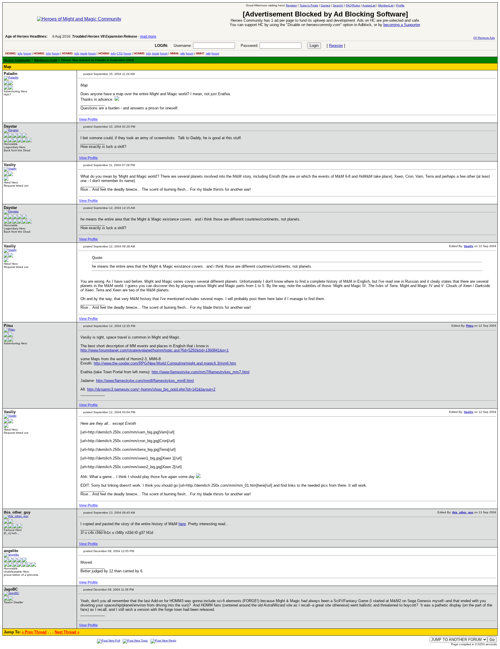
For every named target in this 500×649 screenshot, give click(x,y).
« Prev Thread (34, 632)
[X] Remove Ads (484, 37)
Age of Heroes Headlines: (26, 36)
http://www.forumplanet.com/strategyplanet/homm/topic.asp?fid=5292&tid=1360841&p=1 (154, 350)
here (182, 524)
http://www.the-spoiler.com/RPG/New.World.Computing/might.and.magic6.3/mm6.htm (165, 363)
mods (83, 53)
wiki (182, 53)
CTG (120, 53)
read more (148, 36)
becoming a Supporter (401, 25)
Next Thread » (67, 632)
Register (336, 45)
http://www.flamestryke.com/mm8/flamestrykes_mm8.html (145, 380)
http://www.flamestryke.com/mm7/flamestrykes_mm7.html (200, 372)
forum (27, 53)
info (20, 53)
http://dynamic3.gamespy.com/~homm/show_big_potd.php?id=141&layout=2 (151, 389)
